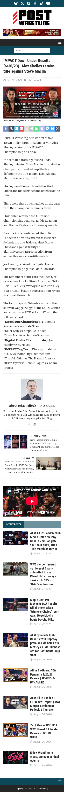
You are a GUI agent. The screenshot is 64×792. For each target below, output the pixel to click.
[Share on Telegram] (47, 129)
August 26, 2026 (42, 659)
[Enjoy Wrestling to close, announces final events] (15, 757)
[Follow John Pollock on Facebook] (29, 424)
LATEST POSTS (13, 524)
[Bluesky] (16, 3)
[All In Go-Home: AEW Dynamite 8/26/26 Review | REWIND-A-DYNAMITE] (15, 675)
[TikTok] (42, 3)
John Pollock (34, 80)
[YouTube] (48, 3)
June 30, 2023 (14, 80)
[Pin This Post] (21, 129)
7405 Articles (47, 405)
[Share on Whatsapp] (36, 129)
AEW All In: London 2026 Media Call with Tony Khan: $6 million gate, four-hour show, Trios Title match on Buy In (45, 541)
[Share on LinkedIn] (16, 129)
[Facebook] (35, 3)
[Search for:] (32, 50)
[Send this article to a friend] (26, 129)
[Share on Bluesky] (52, 129)
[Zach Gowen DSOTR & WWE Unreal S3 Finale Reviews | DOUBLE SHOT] (15, 730)
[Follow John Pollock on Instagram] (33, 424)
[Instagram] (29, 3)
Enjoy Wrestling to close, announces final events (44, 756)
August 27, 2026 (42, 553)
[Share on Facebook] (6, 129)
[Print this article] (31, 129)
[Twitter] (22, 3)
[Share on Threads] (57, 129)
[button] (59, 42)
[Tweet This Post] (11, 129)
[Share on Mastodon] (42, 129)
